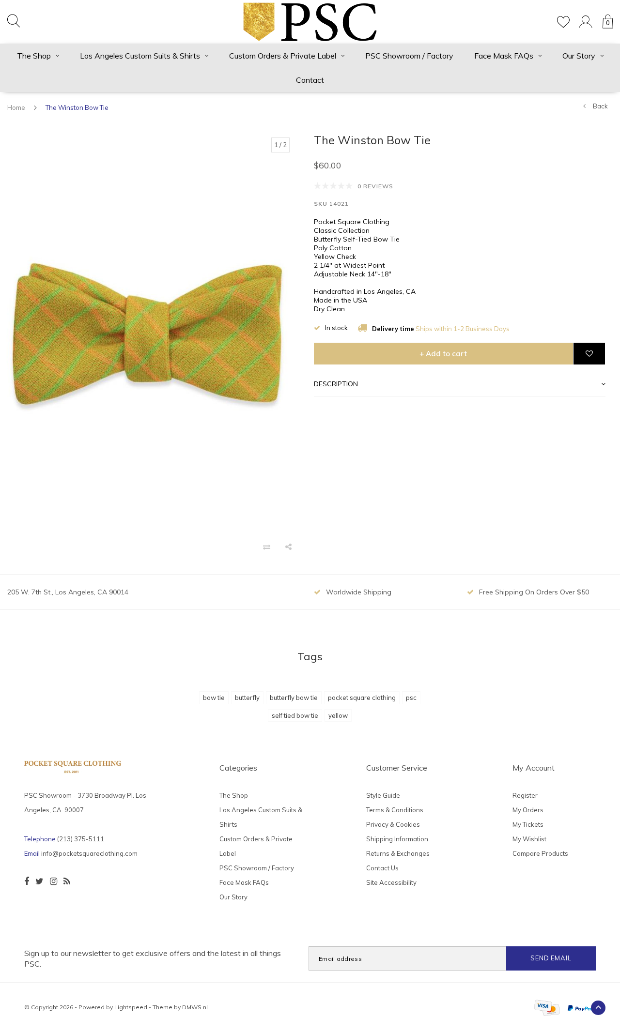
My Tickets (527, 824)
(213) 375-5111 (80, 839)
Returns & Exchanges (398, 853)
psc (411, 697)
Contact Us (382, 868)
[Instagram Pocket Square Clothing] (53, 881)
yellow (338, 715)
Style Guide (383, 795)
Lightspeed (130, 1007)
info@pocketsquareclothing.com (89, 853)
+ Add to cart (443, 353)
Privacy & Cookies (393, 824)
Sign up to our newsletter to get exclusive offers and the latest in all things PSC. (152, 958)
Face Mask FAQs (503, 56)
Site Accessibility (391, 882)
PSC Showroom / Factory (409, 56)
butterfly (247, 697)
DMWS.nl (195, 1007)
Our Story (578, 56)
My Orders (527, 810)
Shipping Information (397, 839)
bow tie (214, 697)
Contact (310, 80)
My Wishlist (529, 839)
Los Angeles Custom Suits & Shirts (140, 56)
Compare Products (540, 853)
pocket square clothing (362, 697)
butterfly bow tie (294, 697)
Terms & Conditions (394, 810)
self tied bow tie (295, 715)
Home (16, 107)
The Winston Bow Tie (77, 107)
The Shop (34, 56)
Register (525, 795)
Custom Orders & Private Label (282, 56)
